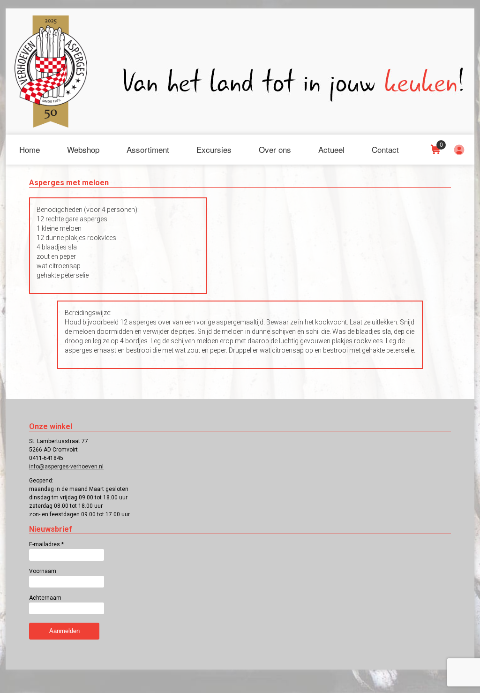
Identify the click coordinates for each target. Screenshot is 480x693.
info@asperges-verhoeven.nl (66, 466)
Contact (385, 149)
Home (29, 149)
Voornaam (42, 571)
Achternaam (45, 598)
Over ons (275, 149)
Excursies (214, 149)
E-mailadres (46, 544)
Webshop (83, 149)
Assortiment (148, 149)
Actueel (331, 149)
